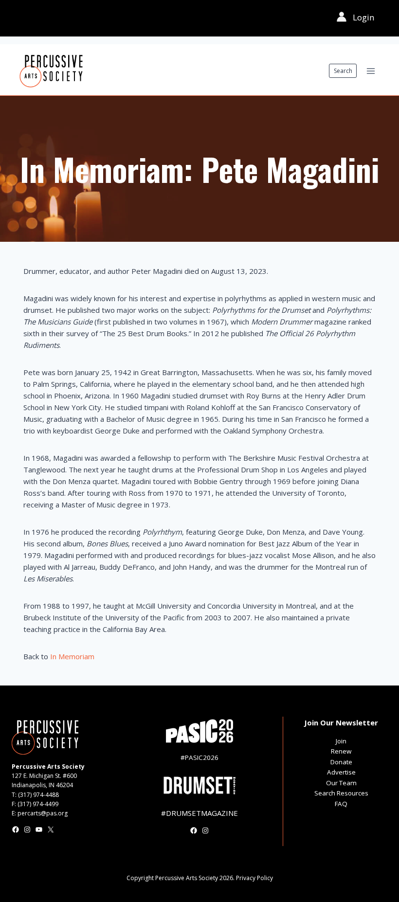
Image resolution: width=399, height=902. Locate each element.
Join (341, 741)
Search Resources (341, 793)
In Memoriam (72, 656)
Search (343, 71)
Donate (341, 762)
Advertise (341, 772)
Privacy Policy (254, 878)
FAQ (341, 803)
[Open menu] (371, 70)
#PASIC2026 (199, 757)
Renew (341, 751)
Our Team (341, 782)
